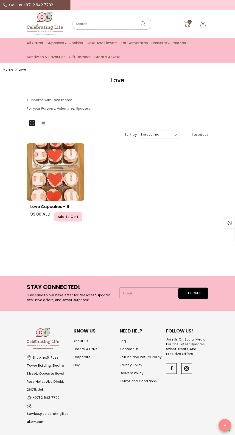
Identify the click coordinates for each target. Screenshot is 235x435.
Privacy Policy (131, 365)
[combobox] (112, 24)
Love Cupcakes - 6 (49, 206)
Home (8, 69)
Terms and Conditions (138, 381)
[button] (187, 24)
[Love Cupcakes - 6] (55, 172)
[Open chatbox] (224, 425)
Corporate (82, 357)
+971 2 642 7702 (46, 397)
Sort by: (131, 135)
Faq (123, 341)
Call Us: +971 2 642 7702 (31, 5)
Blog (76, 365)
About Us (80, 341)
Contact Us (129, 349)
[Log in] (203, 24)
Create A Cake (85, 349)
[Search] (143, 24)
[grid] (32, 123)
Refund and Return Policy (141, 357)
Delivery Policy (132, 373)
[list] (43, 123)
